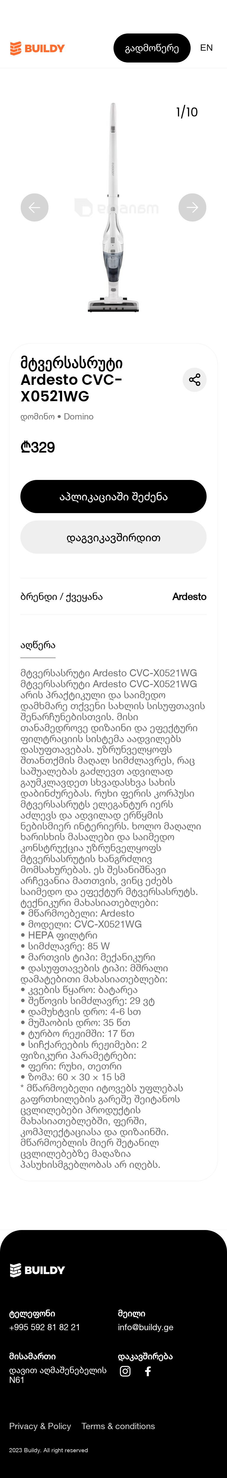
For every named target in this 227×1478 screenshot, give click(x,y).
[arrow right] (192, 207)
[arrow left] (34, 207)
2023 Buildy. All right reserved (48, 1449)
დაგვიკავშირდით (113, 537)
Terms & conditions (118, 1426)
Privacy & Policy (40, 1426)
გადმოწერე (152, 47)
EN (206, 47)
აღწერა (38, 644)
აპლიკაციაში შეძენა (113, 496)
